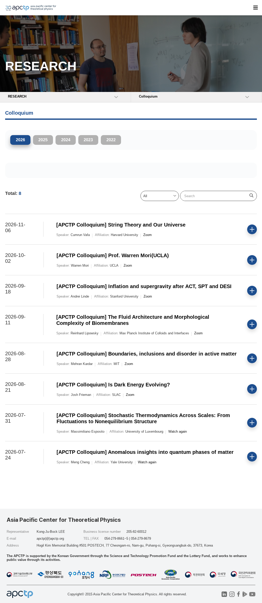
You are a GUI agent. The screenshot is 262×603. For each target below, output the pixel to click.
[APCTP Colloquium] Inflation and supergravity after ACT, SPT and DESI (144, 286)
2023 (88, 140)
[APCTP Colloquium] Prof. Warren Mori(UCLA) (113, 255)
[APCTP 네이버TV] (245, 594)
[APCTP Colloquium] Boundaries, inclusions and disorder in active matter (147, 354)
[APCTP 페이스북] (238, 594)
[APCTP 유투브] (252, 594)
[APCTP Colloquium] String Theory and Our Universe (120, 225)
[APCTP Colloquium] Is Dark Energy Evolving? (113, 384)
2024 (65, 140)
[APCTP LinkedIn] (224, 594)
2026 (20, 140)
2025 (43, 140)
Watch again (177, 431)
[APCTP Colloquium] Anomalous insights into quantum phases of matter (145, 452)
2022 (111, 140)
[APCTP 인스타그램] (232, 594)
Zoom (147, 235)
